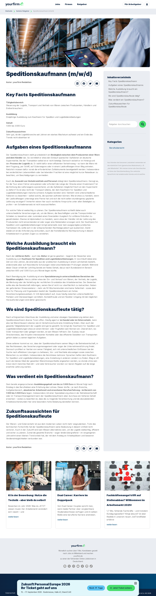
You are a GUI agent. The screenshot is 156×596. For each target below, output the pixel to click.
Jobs (57, 4)
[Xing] (82, 566)
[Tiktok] (91, 566)
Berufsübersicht (116, 148)
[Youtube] (78, 566)
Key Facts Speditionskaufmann (122, 81)
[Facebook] (64, 566)
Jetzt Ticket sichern (122, 588)
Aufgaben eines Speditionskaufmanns (125, 85)
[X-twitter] (69, 566)
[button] (77, 83)
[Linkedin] (86, 566)
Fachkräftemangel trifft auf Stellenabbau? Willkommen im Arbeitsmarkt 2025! (126, 500)
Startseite (8, 11)
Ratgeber (82, 4)
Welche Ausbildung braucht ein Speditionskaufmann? (122, 90)
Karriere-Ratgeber (22, 11)
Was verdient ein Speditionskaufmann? (126, 100)
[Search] (142, 124)
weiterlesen (13, 517)
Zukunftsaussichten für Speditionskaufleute (119, 105)
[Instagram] (73, 566)
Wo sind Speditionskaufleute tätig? (124, 96)
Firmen (68, 4)
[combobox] (122, 124)
